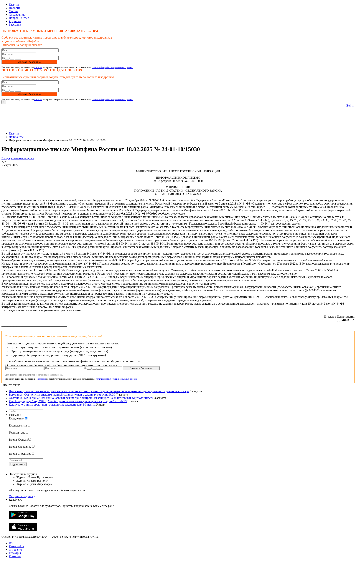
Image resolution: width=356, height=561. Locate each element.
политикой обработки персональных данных (112, 67)
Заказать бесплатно (29, 62)
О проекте (15, 549)
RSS (11, 543)
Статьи (13, 11)
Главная (14, 4)
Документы (16, 136)
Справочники (17, 14)
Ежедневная (16, 418)
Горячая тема (17, 432)
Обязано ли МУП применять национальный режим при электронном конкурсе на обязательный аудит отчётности (81, 397)
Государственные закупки (17, 158)
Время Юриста (18, 439)
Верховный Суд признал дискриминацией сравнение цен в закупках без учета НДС (62, 394)
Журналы (15, 21)
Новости (14, 7)
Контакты (15, 556)
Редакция (15, 553)
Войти (350, 105)
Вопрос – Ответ (19, 17)
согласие (38, 67)
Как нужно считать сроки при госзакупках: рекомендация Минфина (52, 404)
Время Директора (20, 453)
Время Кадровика (20, 446)
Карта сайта (16, 546)
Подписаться (17, 464)
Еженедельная (18, 425)
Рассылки (15, 24)
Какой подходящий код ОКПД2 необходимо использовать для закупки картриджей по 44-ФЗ (68, 401)
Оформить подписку (22, 496)
